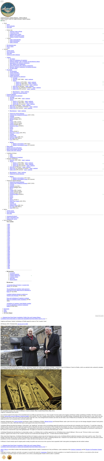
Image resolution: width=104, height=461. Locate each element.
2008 (8, 249)
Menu (3, 20)
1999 (8, 261)
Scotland (12, 134)
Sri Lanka (12, 138)
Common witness (14, 277)
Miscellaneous (16, 91)
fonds (26, 79)
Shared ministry (13, 279)
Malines (12, 142)
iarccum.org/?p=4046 (23, 324)
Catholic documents (14, 75)
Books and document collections (14, 149)
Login (8, 48)
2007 (8, 250)
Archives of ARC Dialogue (13, 54)
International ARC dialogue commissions (19, 63)
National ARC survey (12, 219)
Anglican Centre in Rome (16, 31)
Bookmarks (6, 308)
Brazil (11, 120)
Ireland (11, 128)
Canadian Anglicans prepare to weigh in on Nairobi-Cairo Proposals (17, 295)
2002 (8, 257)
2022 (8, 229)
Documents (9, 69)
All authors (12, 58)
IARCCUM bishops (14, 41)
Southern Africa (13, 136)
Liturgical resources (14, 274)
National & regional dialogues (20, 93)
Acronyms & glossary (12, 216)
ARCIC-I (18, 82)
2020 (8, 232)
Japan (11, 130)
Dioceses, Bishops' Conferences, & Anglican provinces (23, 67)
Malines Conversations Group (17, 35)
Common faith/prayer (15, 275)
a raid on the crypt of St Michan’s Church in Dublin (16, 416)
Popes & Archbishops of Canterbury (18, 60)
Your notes (9, 27)
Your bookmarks (11, 26)
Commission (44, 452)
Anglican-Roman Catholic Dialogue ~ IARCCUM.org (14, 17)
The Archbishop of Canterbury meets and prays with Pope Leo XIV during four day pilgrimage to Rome (19, 290)
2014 (8, 240)
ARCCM (15, 86)
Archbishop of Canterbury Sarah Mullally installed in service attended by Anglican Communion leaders (19, 305)
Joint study (12, 278)
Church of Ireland (18, 421)
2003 (8, 255)
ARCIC (15, 80)
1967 (8, 266)
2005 (8, 253)
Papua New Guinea (14, 132)
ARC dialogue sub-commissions (17, 64)
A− (5, 313)
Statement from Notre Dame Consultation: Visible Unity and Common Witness (22, 317)
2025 (8, 225)
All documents (13, 71)
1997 (8, 264)
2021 (8, 231)
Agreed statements (14, 72)
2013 (8, 242)
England (12, 124)
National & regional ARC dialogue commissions (21, 65)
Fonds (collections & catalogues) (17, 76)
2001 (8, 258)
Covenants (12, 272)
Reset (10, 313)
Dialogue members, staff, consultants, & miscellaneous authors (25, 61)
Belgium (12, 119)
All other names (13, 68)
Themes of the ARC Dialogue (14, 150)
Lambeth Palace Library (15, 34)
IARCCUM (16, 89)
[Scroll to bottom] (2, 1)
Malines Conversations (18, 143)
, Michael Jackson (48, 421)
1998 (8, 262)
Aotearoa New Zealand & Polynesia (18, 115)
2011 (8, 244)
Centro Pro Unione (14, 32)
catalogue (30, 79)
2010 (8, 246)
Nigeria (11, 131)
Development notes (11, 45)
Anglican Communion (76, 449)
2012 (8, 243)
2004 (8, 254)
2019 (8, 233)
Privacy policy (10, 46)
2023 (8, 228)
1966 (8, 268)
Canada (11, 121)
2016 (8, 238)
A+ (7, 313)
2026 (8, 224)
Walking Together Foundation (17, 37)
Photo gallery (10, 146)
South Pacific (13, 135)
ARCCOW (15, 87)
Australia (12, 116)
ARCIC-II (18, 83)
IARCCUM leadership (15, 39)
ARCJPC (15, 79)
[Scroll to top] (1, 1)
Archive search (10, 50)
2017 (8, 236)
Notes (5, 310)
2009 (8, 247)
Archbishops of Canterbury (16, 157)
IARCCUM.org (4, 449)
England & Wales (14, 126)
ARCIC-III (18, 84)
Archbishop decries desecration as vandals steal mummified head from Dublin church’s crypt (23, 318)
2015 (8, 239)
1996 (8, 265)
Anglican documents (15, 74)
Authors (9, 57)
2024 (8, 227)
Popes (11, 156)
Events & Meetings (11, 94)
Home (8, 24)
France (11, 127)
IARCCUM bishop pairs (13, 217)
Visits (11, 154)
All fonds (15, 78)
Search (5, 311)
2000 (8, 259)
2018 (8, 235)
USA (11, 139)
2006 (8, 251)
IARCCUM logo (14, 42)
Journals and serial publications (14, 147)
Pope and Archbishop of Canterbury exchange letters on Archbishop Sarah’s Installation (18, 299)
